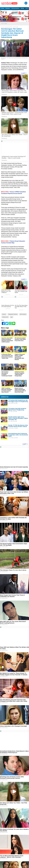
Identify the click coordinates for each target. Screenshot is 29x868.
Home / (3, 23)
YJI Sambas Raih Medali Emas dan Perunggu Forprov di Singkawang (18, 401)
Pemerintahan (15, 8)
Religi (22, 8)
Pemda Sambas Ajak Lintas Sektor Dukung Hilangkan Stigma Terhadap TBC (18, 418)
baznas (4, 314)
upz (11, 317)
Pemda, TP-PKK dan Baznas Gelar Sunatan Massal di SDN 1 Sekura (18, 426)
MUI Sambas (23, 314)
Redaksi (8, 8)
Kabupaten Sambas (12, 314)
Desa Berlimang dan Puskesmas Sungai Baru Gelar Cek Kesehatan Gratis (18, 435)
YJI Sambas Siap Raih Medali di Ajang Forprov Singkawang (17, 409)
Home (2, 8)
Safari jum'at (5, 317)
